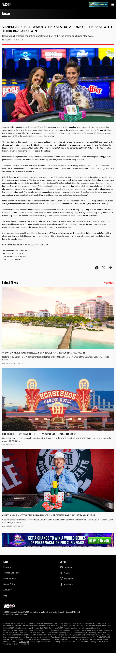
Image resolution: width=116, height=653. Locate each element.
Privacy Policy (9, 578)
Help (5, 595)
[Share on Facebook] (96, 270)
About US (7, 590)
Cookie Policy (9, 584)
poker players (24, 642)
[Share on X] (103, 270)
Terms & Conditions (12, 573)
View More (109, 283)
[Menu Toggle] (112, 4)
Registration (8, 567)
